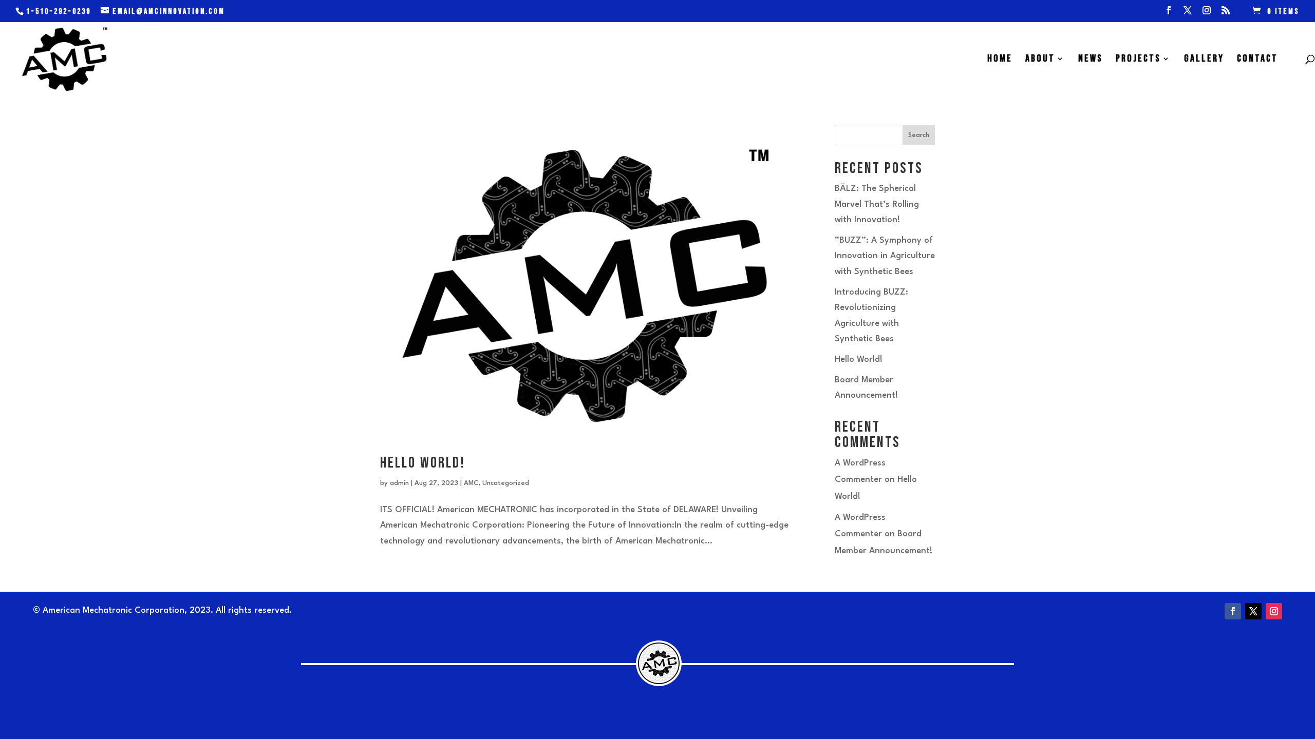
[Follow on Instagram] (1274, 611)
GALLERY (1204, 60)
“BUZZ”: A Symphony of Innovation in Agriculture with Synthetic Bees (885, 256)
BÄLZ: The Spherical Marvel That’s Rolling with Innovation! (877, 204)
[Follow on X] (1253, 611)
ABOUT (1040, 60)
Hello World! (422, 463)
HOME (999, 60)
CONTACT (1257, 60)
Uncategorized (505, 483)
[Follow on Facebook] (1233, 611)
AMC (471, 483)
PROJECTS (1138, 60)
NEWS (1090, 60)
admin (399, 483)
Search (918, 135)
